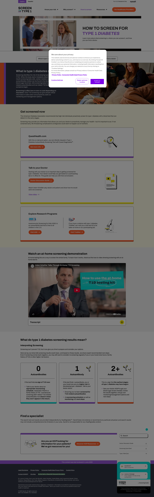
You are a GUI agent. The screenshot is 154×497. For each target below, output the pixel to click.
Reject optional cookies (82, 81)
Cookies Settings (57, 80)
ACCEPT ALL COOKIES (97, 81)
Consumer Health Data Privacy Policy (74, 75)
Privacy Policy (57, 75)
